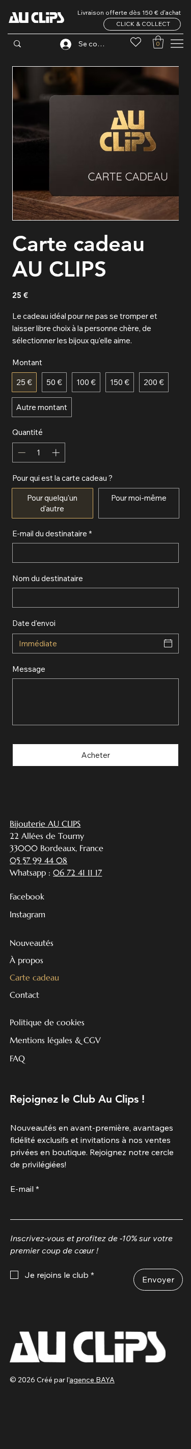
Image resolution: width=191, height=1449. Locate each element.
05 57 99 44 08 (38, 860)
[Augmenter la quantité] (57, 452)
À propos (26, 960)
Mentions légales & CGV (55, 1040)
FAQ (17, 1058)
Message (28, 669)
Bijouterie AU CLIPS (45, 823)
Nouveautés (31, 943)
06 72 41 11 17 (77, 872)
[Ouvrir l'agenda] (168, 643)
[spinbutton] (38, 452)
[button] (158, 42)
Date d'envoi (34, 623)
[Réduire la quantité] (21, 452)
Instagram (27, 914)
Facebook (27, 896)
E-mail (24, 1189)
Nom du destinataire (47, 578)
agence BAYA (92, 1379)
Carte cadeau (34, 977)
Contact (24, 995)
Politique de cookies (47, 1022)
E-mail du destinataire (52, 533)
